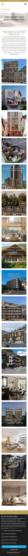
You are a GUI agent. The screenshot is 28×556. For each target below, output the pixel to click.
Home (3, 11)
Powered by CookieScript (14, 554)
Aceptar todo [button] (14, 546)
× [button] (26, 515)
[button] (14, 553)
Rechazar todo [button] (14, 549)
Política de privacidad (13, 528)
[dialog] (14, 535)
